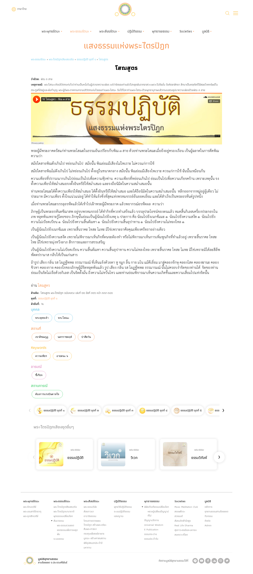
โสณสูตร (103, 59)
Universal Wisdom (153, 525)
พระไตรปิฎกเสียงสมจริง (62, 59)
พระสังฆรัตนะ (108, 31)
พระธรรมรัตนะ (79, 31)
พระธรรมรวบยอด (65, 525)
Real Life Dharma (184, 525)
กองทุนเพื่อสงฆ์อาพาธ (94, 534)
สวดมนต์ (179, 516)
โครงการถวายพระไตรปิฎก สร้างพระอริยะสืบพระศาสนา (95, 525)
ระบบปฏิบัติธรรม (122, 511)
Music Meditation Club (186, 507)
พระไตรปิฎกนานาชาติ (64, 511)
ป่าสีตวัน (86, 337)
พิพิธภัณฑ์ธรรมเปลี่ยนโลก (156, 507)
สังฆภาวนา (89, 511)
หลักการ (208, 507)
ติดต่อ (207, 521)
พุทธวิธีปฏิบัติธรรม (123, 507)
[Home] (124, 9)
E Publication (151, 529)
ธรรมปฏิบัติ (75, 458)
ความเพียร (41, 356)
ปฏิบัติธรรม (134, 31)
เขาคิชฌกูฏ (41, 337)
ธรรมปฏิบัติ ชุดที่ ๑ (86, 59)
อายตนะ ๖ (62, 356)
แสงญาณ (118, 516)
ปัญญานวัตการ (151, 520)
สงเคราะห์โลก (181, 535)
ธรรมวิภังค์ (199, 458)
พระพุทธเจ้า (42, 318)
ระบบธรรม (59, 539)
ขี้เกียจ (39, 375)
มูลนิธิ (205, 31)
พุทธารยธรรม (160, 31)
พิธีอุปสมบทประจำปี (93, 543)
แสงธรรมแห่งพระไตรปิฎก (126, 45)
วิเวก (134, 458)
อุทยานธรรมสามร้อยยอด (216, 511)
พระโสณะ (63, 318)
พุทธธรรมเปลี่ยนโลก (63, 516)
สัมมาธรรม (59, 521)
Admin (208, 525)
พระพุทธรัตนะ (51, 31)
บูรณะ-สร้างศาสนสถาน (95, 538)
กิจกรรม (209, 516)
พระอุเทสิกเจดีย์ (30, 516)
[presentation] (29, 409)
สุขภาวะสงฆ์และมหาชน (186, 530)
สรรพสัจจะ (180, 511)
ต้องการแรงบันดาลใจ (47, 394)
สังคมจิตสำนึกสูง (183, 521)
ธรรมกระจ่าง (150, 534)
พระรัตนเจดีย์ (29, 507)
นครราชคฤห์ (65, 337)
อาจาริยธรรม (90, 516)
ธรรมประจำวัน (151, 539)
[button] (235, 13)
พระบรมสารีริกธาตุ (32, 511)
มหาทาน (87, 547)
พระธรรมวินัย (90, 507)
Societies (186, 31)
